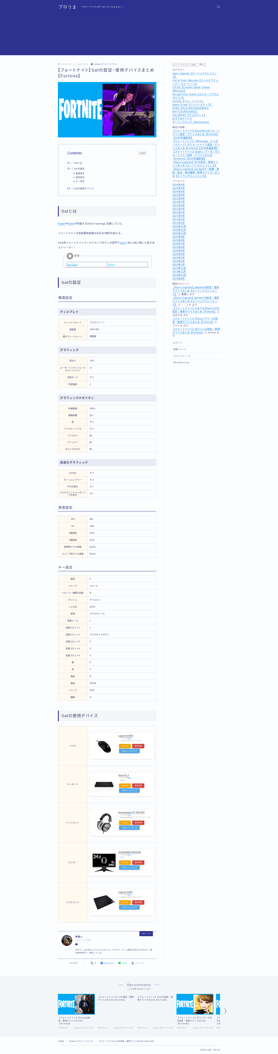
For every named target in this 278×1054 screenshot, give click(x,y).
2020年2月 (178, 261)
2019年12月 (179, 268)
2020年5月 (178, 251)
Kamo (71, 223)
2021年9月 (178, 195)
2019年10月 (179, 275)
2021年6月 (178, 205)
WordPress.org (181, 362)
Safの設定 (79, 168)
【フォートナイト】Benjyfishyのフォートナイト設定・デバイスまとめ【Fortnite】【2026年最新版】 (196, 134)
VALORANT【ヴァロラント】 (189, 115)
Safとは (78, 163)
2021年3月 (178, 216)
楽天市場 (138, 746)
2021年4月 (178, 212)
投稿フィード (179, 349)
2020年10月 (179, 233)
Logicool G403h (125, 735)
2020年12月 (179, 226)
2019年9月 (178, 278)
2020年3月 (178, 258)
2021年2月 (178, 219)
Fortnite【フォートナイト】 (105, 64)
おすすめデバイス (182, 118)
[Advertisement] (139, 35)
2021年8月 (178, 198)
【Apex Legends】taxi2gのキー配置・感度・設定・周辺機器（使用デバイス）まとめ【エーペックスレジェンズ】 (196, 172)
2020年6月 (178, 247)
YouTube (72, 264)
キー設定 (80, 181)
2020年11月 (179, 230)
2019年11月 (179, 271)
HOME (61, 1041)
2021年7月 (178, 202)
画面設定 (80, 173)
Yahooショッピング (129, 751)
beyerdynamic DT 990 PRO (131, 812)
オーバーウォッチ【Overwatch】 (191, 122)
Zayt (122, 242)
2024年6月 (178, 191)
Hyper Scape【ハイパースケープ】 (192, 104)
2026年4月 (178, 188)
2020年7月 (178, 244)
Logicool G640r (125, 892)
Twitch (111, 264)
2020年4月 (178, 254)
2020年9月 (178, 237)
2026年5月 (178, 184)
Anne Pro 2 (123, 775)
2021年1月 (178, 223)
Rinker (129, 738)
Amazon (125, 746)
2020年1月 (178, 264)
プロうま (67, 6)
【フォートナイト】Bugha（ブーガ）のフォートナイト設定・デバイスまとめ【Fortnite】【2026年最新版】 (196, 155)
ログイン (177, 343)
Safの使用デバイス (84, 188)
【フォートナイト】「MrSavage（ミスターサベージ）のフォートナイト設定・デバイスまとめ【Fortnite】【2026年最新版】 (196, 144)
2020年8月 (178, 240)
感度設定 (80, 177)
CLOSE (142, 153)
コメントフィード (182, 356)
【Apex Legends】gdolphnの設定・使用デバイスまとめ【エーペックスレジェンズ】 (195, 290)
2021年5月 (178, 209)
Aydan (61, 223)
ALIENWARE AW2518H (129, 852)
